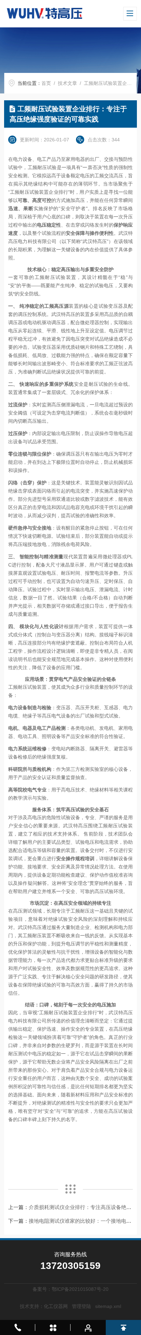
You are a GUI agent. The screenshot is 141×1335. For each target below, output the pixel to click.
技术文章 (67, 83)
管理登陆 (81, 1306)
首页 (46, 83)
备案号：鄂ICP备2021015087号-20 (70, 1289)
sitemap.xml (108, 1306)
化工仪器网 (56, 1306)
